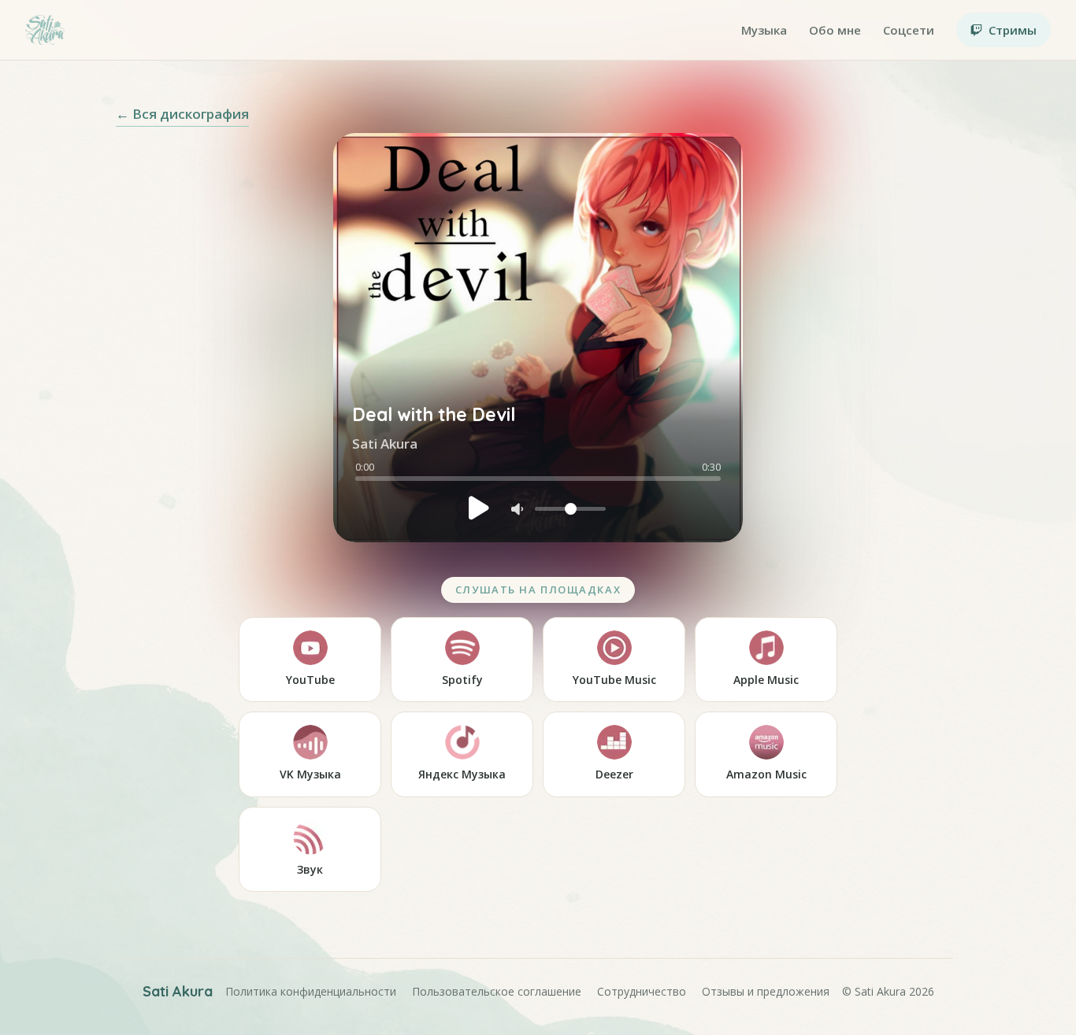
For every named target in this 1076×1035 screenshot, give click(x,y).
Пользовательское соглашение (496, 991)
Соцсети (908, 30)
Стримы (1013, 30)
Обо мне (835, 30)
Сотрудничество (641, 991)
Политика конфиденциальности (310, 991)
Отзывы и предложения (765, 991)
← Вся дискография (182, 114)
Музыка (764, 30)
